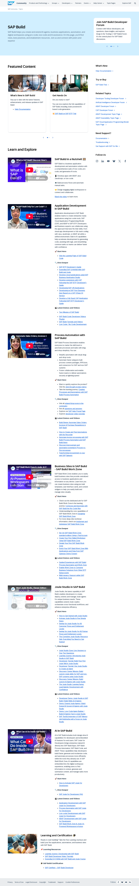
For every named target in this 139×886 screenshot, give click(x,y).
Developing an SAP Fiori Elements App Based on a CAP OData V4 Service (72, 293)
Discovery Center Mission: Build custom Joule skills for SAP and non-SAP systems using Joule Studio (73, 674)
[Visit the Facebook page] (125, 161)
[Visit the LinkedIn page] (102, 161)
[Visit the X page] (119, 161)
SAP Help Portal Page (77, 411)
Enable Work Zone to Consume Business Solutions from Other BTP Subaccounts (72, 570)
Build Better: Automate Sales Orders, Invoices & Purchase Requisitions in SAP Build (73, 425)
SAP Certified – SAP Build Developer (59, 868)
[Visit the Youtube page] (108, 161)
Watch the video (61, 197)
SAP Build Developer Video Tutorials (59, 856)
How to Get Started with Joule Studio (73, 616)
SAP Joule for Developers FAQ (71, 794)
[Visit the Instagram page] (97, 161)
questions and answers (73, 409)
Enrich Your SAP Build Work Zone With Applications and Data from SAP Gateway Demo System (73, 551)
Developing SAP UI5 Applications (71, 288)
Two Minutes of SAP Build (69, 312)
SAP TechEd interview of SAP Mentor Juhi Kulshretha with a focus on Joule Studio (73, 719)
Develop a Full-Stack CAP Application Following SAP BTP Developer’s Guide (73, 300)
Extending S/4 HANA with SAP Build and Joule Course (65, 859)
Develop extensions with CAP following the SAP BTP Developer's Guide (72, 282)
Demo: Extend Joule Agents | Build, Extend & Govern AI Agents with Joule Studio (73, 706)
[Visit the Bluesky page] (114, 161)
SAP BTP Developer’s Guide (70, 267)
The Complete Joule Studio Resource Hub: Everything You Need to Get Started (73, 639)
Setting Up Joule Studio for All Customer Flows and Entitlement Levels (71, 626)
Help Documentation (23, 109)
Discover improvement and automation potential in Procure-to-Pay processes (72, 447)
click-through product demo (76, 387)
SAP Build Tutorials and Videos (71, 322)
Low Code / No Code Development (73, 324)
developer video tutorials (75, 414)
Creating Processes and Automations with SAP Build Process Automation (73, 392)
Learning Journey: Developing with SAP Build (62, 854)
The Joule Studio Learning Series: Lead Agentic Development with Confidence (71, 687)
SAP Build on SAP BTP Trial (65, 114)
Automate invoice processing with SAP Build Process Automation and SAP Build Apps (73, 439)
